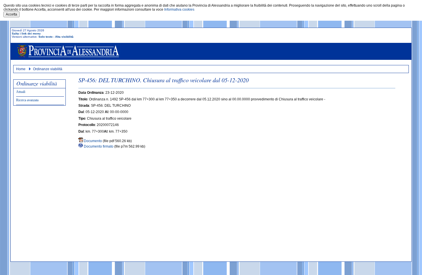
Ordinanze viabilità (47, 69)
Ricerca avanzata (27, 100)
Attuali (20, 92)
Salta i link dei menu (26, 33)
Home (21, 69)
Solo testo (45, 36)
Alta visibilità (64, 36)
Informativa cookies (179, 9)
